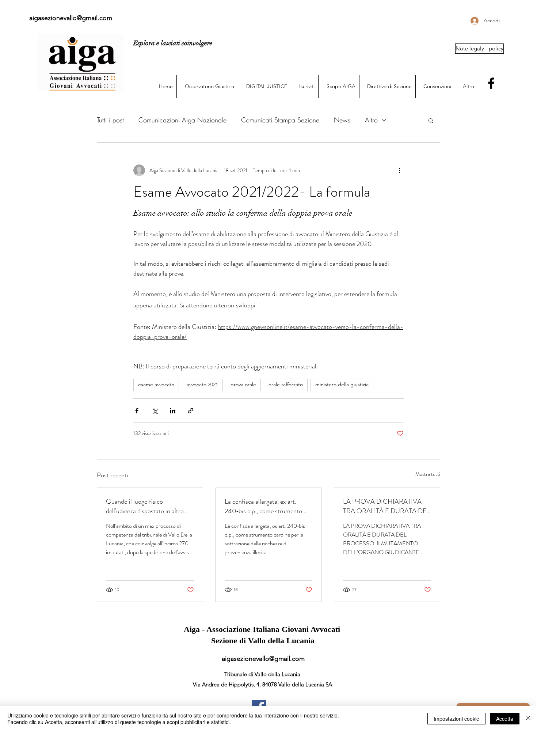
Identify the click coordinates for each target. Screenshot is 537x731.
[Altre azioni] (399, 170)
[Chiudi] (528, 718)
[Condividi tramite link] (190, 410)
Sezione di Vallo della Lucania (263, 640)
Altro (371, 119)
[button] (479, 48)
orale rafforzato (285, 384)
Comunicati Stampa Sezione (280, 119)
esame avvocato (156, 384)
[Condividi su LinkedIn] (172, 410)
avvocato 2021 (202, 384)
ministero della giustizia (342, 384)
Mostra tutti (427, 474)
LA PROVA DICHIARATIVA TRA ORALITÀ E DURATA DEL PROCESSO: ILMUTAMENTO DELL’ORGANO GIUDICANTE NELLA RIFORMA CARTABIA (386, 506)
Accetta (504, 718)
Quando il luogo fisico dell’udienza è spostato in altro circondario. (145, 506)
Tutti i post (110, 119)
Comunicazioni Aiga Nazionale (182, 119)
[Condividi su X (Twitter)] (154, 410)
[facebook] (491, 83)
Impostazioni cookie (456, 718)
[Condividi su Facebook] (136, 410)
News (342, 119)
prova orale (243, 384)
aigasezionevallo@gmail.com (70, 18)
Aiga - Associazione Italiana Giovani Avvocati (263, 629)
